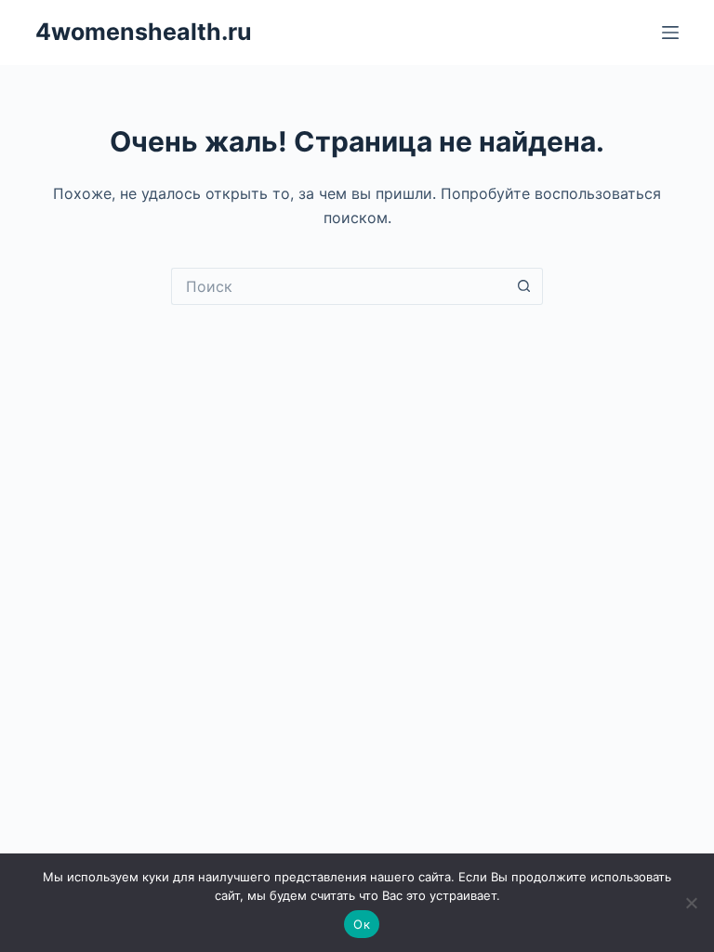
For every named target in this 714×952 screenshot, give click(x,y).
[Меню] (670, 32)
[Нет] (690, 902)
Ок (361, 924)
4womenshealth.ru (143, 32)
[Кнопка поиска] (524, 286)
